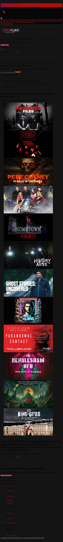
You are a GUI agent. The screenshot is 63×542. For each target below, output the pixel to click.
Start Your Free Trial (6, 475)
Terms (17, 538)
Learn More (10, 490)
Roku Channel (10, 496)
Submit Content (21, 19)
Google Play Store (11, 522)
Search (7, 19)
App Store (9, 500)
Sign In (11, 23)
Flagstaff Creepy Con (51, 21)
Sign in (33, 22)
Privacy (21, 538)
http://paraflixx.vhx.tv (12, 535)
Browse (3, 19)
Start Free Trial (5, 45)
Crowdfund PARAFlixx (6, 538)
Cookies (25, 538)
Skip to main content (6, 1)
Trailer (2, 46)
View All (18, 51)
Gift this (3, 49)
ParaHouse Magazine (50, 19)
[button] (1, 18)
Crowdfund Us (13, 19)
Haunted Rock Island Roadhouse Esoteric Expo (32, 21)
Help (14, 538)
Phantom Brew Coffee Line (36, 19)
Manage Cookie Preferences (34, 538)
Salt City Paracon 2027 (15, 22)
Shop (27, 19)
